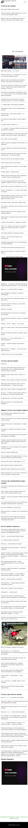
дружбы (23, 461)
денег (2, 93)
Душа (2, 680)
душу (17, 124)
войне (6, 226)
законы (13, 70)
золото (8, 338)
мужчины (8, 711)
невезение (10, 650)
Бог (2, 104)
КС (9, 348)
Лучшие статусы (10, 1)
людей (12, 74)
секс (23, 338)
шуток (6, 289)
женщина (6, 697)
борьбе (14, 190)
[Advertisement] (14, 36)
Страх (2, 128)
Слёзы (2, 722)
